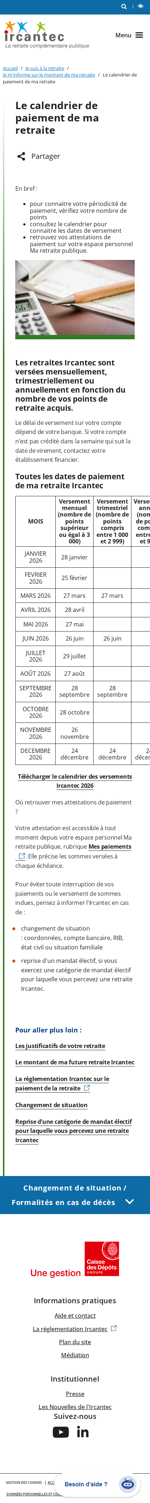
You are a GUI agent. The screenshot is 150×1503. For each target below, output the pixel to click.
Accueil (10, 68)
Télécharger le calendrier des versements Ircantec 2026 (75, 781)
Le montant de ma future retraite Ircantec (74, 1062)
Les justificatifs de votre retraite (60, 1046)
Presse (75, 1394)
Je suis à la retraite (44, 68)
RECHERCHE (124, 7)
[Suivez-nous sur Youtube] (61, 1432)
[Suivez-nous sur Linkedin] (83, 1431)
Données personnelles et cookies (37, 1494)
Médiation (75, 1355)
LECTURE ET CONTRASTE (141, 7)
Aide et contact (75, 1316)
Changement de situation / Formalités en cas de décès (69, 1195)
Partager (45, 156)
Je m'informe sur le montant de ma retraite (49, 75)
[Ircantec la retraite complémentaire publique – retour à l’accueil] (47, 34)
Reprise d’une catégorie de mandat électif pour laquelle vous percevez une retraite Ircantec (73, 1131)
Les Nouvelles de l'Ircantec (75, 1407)
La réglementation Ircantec (70, 1329)
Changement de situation (51, 1105)
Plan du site (75, 1342)
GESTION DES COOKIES (24, 1482)
